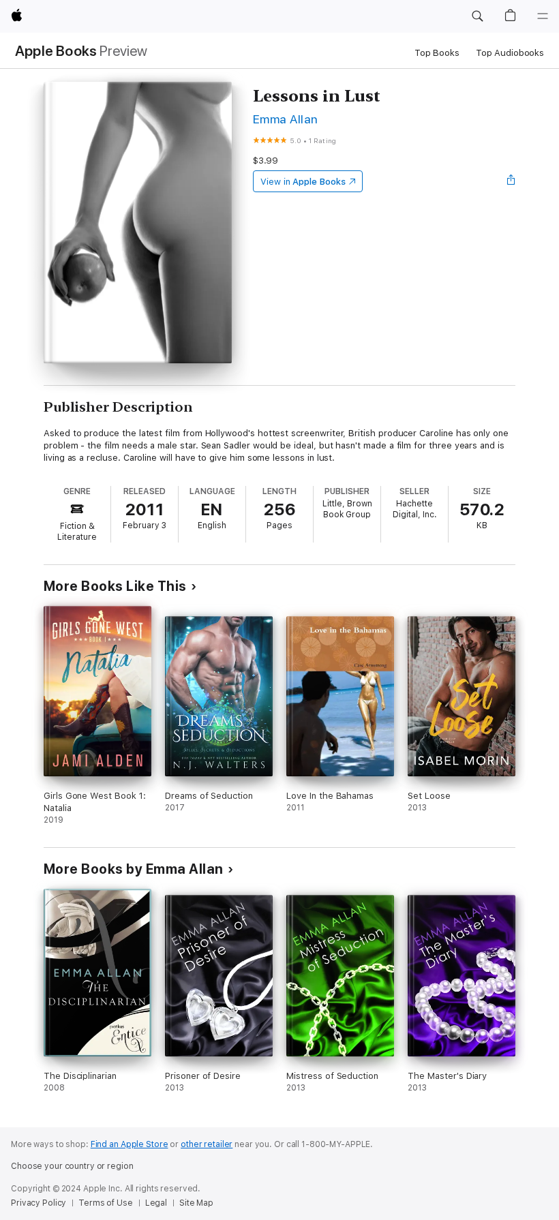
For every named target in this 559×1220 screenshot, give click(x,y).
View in (303, 182)
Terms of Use (105, 1203)
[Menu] (542, 16)
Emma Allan (285, 119)
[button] (477, 16)
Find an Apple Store (129, 1144)
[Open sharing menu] (511, 181)
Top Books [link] (436, 53)
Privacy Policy (38, 1203)
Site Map (196, 1203)
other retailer (206, 1144)
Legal (156, 1203)
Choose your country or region (72, 1166)
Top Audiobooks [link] (510, 53)
